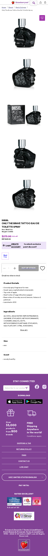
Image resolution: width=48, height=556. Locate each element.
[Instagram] (44, 387)
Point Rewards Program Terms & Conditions (23, 532)
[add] (14, 268)
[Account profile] (40, 2)
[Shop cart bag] (45, 2)
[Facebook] (36, 387)
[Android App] (34, 403)
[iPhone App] (15, 403)
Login (8, 245)
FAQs (24, 455)
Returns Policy (24, 449)
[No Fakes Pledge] (37, 504)
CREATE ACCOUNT (16, 245)
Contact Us (24, 461)
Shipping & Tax (24, 443)
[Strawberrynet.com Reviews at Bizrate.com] (14, 505)
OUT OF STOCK (29, 268)
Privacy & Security (13, 530)
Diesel (5, 220)
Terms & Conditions (32, 530)
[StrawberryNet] (20, 2)
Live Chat (24, 467)
